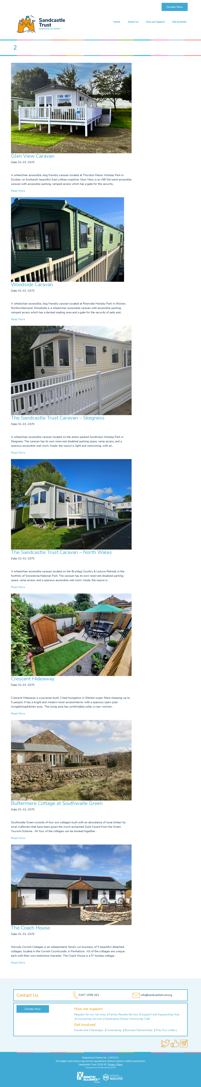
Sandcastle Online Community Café (127, 1019)
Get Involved (179, 22)
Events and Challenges (88, 1030)
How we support (88, 1008)
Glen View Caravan (32, 156)
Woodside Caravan (32, 284)
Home (116, 22)
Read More (18, 191)
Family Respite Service (124, 1014)
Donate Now (175, 7)
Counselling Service (89, 1019)
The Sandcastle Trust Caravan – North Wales (61, 552)
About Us (133, 22)
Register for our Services (90, 1014)
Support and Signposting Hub (160, 1014)
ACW (113, 1067)
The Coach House (30, 927)
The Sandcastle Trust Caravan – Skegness (58, 417)
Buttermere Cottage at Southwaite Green (57, 803)
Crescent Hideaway (32, 678)
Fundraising (113, 1030)
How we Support (155, 22)
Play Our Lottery (166, 1030)
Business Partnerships (138, 1030)
